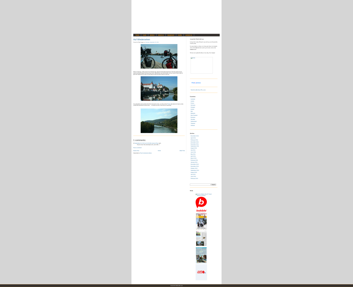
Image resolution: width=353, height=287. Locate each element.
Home (159, 150)
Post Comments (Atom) (146, 153)
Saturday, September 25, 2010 (152, 42)
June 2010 (193, 176)
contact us (188, 35)
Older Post (182, 150)
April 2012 (193, 138)
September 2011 (195, 146)
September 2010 (195, 170)
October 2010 (194, 168)
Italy (192, 111)
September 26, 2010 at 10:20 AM (143, 143)
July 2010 (193, 174)
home (137, 35)
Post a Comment (137, 147)
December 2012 (195, 136)
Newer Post (136, 150)
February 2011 (194, 160)
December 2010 (195, 164)
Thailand (193, 123)
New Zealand (194, 115)
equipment (170, 35)
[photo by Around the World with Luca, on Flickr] (199, 65)
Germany (193, 105)
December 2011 (195, 142)
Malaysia (193, 113)
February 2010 (194, 178)
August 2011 (194, 148)
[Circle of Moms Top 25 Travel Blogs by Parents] (204, 194)
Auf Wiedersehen (141, 39)
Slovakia (193, 119)
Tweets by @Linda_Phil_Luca (198, 90)
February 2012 (194, 140)
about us (161, 35)
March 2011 (194, 158)
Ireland (192, 109)
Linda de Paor (154, 143)
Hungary (193, 107)
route (144, 35)
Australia (193, 99)
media (180, 35)
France (192, 103)
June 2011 (193, 152)
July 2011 (193, 150)
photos (152, 35)
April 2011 (193, 156)
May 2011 (193, 154)
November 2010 (195, 166)
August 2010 (194, 172)
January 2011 (194, 162)
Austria (192, 101)
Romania (193, 117)
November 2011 (195, 144)
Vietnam (193, 125)
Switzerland (194, 121)
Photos (169, 104)
